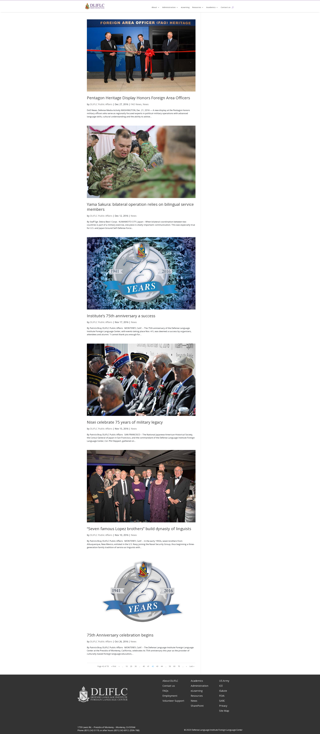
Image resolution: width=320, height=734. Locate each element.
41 (148, 666)
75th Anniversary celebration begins (120, 635)
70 (179, 666)
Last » (191, 666)
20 (131, 666)
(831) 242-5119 (91, 730)
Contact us (225, 7)
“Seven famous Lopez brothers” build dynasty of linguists (139, 528)
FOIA (221, 695)
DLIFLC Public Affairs (101, 104)
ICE (221, 685)
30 (136, 666)
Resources (196, 7)
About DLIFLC (170, 680)
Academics (211, 7)
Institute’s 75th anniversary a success (121, 315)
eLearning (185, 7)
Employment (169, 695)
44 (162, 666)
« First (113, 666)
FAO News (136, 104)
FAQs (165, 690)
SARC (222, 700)
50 (170, 666)
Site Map (224, 710)
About (154, 7)
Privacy (223, 705)
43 (157, 666)
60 (174, 666)
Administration (169, 7)
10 (127, 666)
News (146, 104)
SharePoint (197, 705)
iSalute (223, 690)
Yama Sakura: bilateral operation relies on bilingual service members (140, 207)
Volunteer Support (173, 700)
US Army (224, 680)
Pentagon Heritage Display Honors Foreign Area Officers (138, 97)
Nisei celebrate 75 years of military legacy (125, 422)
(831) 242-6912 (121, 730)
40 (144, 666)
